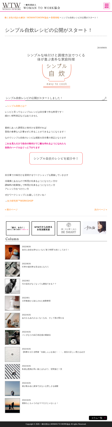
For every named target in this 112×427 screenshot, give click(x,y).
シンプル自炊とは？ (17, 106)
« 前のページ (11, 209)
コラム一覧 (96, 418)
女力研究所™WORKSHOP (20, 201)
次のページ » (100, 209)
